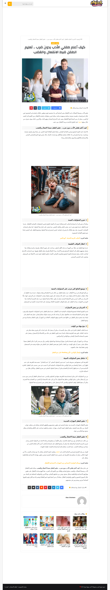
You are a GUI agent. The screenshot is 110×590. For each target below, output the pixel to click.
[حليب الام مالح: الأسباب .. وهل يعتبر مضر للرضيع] (80, 521)
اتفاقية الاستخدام (13, 587)
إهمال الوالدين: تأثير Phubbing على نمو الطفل (66, 352)
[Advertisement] (55, 20)
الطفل (57, 452)
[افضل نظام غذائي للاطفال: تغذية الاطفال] (47, 538)
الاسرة (74, 39)
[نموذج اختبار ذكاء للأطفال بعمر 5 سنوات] (30, 521)
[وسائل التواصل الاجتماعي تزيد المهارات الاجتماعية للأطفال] (80, 538)
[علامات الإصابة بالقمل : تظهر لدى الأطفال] (63, 538)
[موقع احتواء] (96, 3)
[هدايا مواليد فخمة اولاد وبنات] (30, 538)
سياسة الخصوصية (22, 587)
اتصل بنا (7, 587)
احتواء (80, 122)
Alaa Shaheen (70, 497)
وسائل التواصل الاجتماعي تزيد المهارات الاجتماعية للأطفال (62, 463)
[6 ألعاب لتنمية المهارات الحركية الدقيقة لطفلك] (47, 521)
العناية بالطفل (68, 39)
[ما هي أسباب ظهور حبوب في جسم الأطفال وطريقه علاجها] (63, 521)
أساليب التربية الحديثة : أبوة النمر (70, 238)
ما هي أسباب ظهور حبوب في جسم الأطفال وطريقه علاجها (63, 529)
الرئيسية (79, 39)
